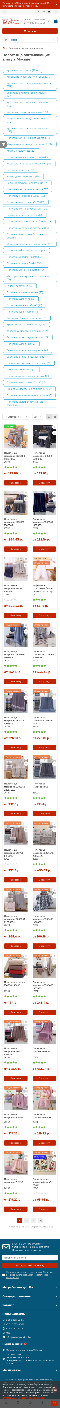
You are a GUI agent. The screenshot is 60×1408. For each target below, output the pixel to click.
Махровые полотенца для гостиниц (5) (29, 388)
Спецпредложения (16, 1296)
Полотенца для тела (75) (21, 298)
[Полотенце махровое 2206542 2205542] (44, 833)
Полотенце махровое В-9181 (42, 1050)
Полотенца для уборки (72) (23, 311)
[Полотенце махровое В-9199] (16, 1098)
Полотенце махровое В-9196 (13, 1180)
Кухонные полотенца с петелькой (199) (29, 163)
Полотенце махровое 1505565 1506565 (14, 522)
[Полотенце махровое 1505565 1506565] (16, 503)
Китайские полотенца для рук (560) (28, 112)
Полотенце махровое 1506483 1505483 (43, 985)
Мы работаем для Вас (18, 1287)
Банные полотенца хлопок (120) (25, 215)
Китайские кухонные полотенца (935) (29, 76)
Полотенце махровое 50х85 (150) (26, 195)
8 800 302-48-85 (36, 19)
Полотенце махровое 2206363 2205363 (14, 786)
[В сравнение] (26, 433)
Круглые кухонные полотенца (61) (26, 324)
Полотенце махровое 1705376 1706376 (14, 720)
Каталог (8, 1305)
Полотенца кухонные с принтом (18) (28, 376)
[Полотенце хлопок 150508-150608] (16, 966)
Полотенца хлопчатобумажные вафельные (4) (25, 403)
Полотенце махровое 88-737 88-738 (13, 1051)
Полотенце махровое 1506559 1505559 (43, 522)
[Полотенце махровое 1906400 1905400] (16, 436)
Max (8, 1333)
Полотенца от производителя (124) (27, 208)
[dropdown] (4, 12)
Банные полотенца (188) (21, 170)
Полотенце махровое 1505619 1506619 (42, 456)
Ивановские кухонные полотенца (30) (29, 363)
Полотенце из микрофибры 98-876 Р (42, 1182)
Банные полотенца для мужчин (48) (28, 350)
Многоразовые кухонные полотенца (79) (28, 278)
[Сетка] (49, 417)
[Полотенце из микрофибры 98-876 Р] (44, 1163)
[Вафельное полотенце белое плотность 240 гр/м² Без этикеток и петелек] (44, 569)
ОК (54, 1403)
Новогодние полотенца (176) (23, 176)
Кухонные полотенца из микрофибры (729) (29, 85)
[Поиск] (54, 39)
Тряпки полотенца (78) (20, 285)
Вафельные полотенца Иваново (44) (28, 356)
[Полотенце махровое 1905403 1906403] (44, 900)
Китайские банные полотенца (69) (27, 318)
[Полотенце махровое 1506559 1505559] (44, 503)
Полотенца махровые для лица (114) (28, 228)
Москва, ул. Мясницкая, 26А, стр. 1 (25, 1350)
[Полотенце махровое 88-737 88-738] (16, 1032)
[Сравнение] (44, 11)
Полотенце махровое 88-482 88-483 (14, 588)
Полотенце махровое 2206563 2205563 (14, 919)
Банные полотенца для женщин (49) (28, 337)
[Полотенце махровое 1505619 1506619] (44, 436)
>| (41, 1220)
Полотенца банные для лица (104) (26, 250)
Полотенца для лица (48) (21, 343)
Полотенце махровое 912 (40, 785)
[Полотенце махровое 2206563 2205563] (16, 900)
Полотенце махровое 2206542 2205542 (43, 853)
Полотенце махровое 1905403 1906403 (43, 919)
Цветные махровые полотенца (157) (27, 189)
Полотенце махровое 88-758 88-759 (14, 853)
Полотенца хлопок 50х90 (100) (24, 263)
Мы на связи (11, 1370)
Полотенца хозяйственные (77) (25, 292)
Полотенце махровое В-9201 (42, 1116)
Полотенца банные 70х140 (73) (24, 305)
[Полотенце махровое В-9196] (16, 1163)
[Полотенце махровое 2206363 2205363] (16, 767)
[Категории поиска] (5, 39)
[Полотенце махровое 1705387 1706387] (44, 701)
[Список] (55, 417)
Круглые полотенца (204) (21, 150)
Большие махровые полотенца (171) (27, 183)
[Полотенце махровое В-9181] (44, 1032)
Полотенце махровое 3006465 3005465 (43, 654)
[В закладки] (26, 426)
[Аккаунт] (55, 11)
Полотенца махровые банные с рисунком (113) (25, 236)
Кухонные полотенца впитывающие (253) (28, 130)
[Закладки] (37, 11)
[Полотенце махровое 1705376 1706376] (16, 701)
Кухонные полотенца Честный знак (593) (27, 104)
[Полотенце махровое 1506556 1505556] (16, 635)
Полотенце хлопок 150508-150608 (15, 983)
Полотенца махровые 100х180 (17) (26, 382)
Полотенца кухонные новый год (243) (29, 137)
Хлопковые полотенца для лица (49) (28, 331)
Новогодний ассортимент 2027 (33, 3)
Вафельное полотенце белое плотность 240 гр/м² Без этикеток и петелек (44, 588)
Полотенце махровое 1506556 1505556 (14, 654)
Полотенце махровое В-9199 (13, 1116)
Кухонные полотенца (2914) (23, 70)
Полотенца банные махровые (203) (27, 157)
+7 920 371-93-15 (14, 1328)
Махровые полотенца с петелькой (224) (30, 144)
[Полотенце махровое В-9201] (44, 1098)
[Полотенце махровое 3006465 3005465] (44, 635)
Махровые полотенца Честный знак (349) (28, 120)
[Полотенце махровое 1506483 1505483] (44, 966)
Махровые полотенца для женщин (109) (30, 244)
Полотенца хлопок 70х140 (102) (24, 257)
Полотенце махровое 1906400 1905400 (14, 456)
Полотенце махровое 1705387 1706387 (43, 720)
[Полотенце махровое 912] (44, 767)
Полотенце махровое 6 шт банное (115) (29, 221)
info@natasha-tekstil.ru (19, 1337)
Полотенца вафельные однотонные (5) (29, 395)
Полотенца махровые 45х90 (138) (26, 202)
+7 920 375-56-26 (36, 23)
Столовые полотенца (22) (21, 369)
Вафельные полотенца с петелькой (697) (27, 94)
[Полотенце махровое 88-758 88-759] (16, 833)
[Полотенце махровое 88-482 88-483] (16, 569)
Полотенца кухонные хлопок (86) (26, 269)
